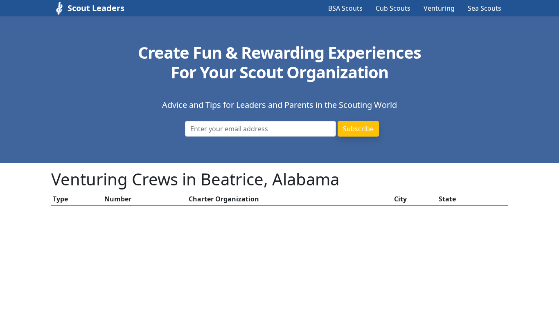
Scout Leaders (96, 8)
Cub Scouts (393, 8)
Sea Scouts (484, 8)
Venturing (439, 8)
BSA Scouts (345, 8)
